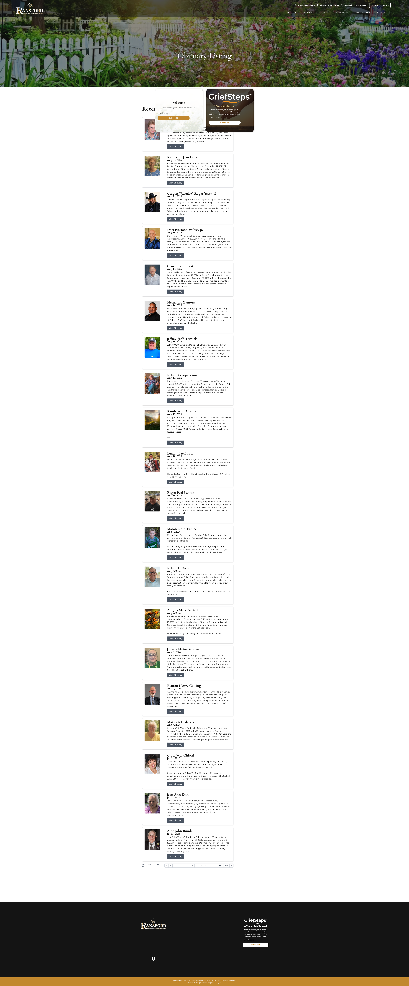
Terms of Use (205, 983)
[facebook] (153, 959)
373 (220, 866)
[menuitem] (293, 13)
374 (226, 866)
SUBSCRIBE (173, 118)
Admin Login (216, 983)
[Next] (231, 866)
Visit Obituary (175, 146)
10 (210, 866)
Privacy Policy (193, 983)
